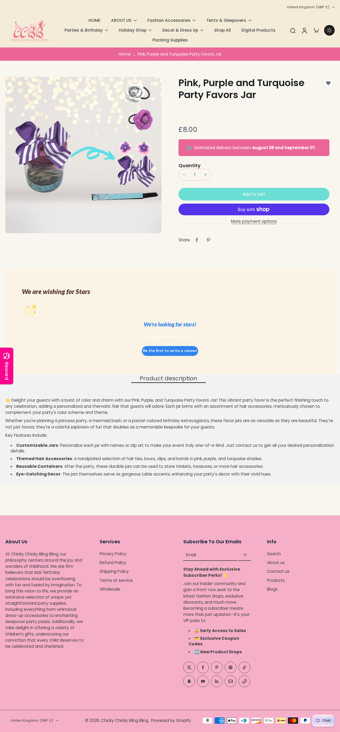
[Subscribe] (244, 555)
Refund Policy (113, 562)
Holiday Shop (132, 30)
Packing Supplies (170, 40)
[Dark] (329, 30)
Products (276, 580)
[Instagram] (230, 667)
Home (125, 54)
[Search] (293, 30)
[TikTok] (244, 667)
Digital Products (258, 30)
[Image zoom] (83, 155)
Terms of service (116, 580)
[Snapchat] (189, 681)
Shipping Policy (114, 571)
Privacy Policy (113, 554)
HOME (94, 20)
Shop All (222, 30)
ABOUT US (121, 20)
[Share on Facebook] (197, 240)
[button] (253, 194)
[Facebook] (203, 667)
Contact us (278, 571)
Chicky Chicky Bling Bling (124, 720)
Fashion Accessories (168, 20)
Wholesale (110, 589)
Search (274, 554)
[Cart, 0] (316, 30)
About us (276, 562)
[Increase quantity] (205, 174)
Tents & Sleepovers (226, 20)
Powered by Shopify (171, 720)
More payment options (254, 221)
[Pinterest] (217, 667)
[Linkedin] (217, 681)
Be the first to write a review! (170, 350)
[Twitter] (189, 667)
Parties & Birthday (84, 30)
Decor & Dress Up (180, 30)
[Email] (230, 681)
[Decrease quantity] (184, 175)
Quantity (189, 165)
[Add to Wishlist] (328, 83)
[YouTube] (203, 681)
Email (191, 555)
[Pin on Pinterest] (208, 240)
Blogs (272, 589)
